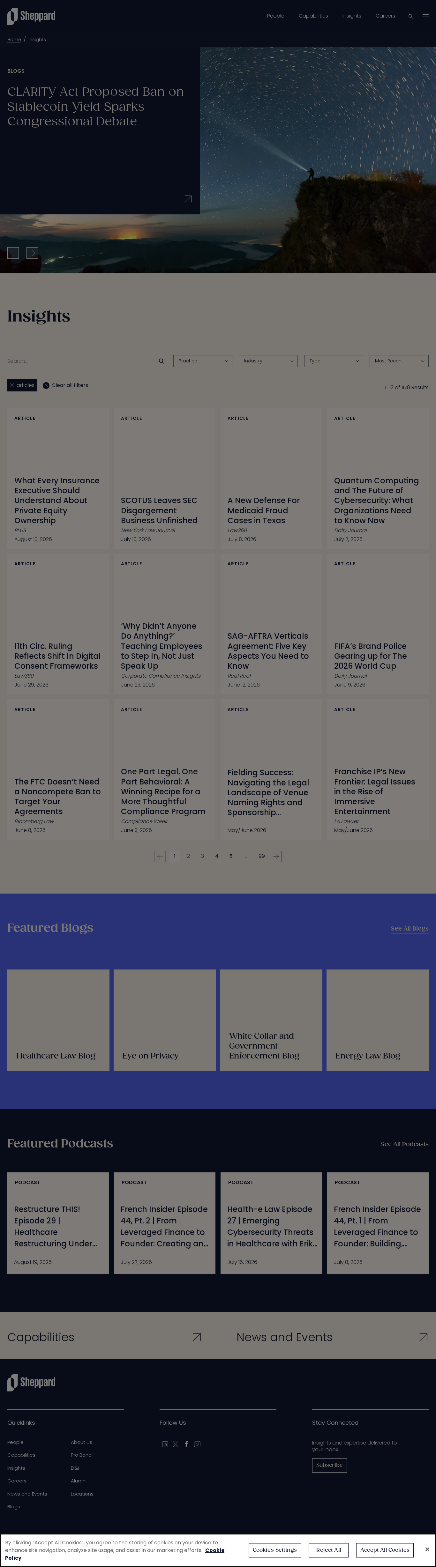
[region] (218, 1550)
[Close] (427, 1549)
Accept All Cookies (385, 1550)
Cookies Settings (275, 1550)
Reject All (328, 1550)
